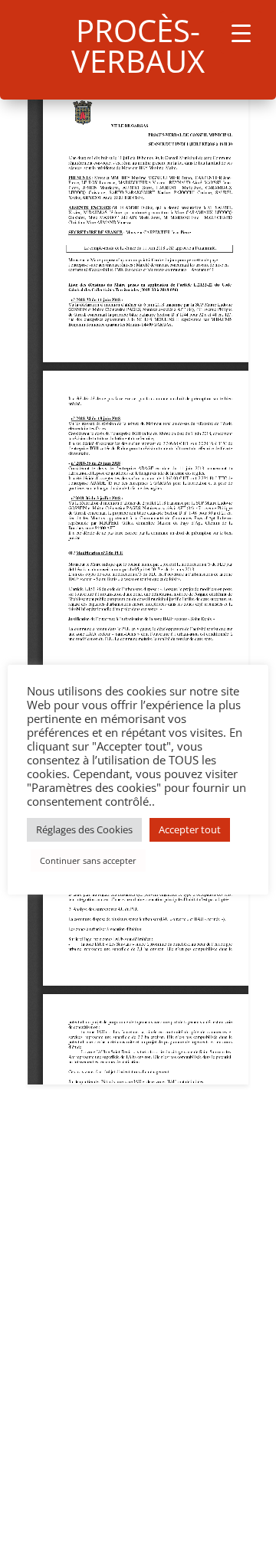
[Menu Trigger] (241, 32)
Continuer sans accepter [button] (88, 860)
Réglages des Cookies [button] (84, 829)
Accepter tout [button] (190, 829)
